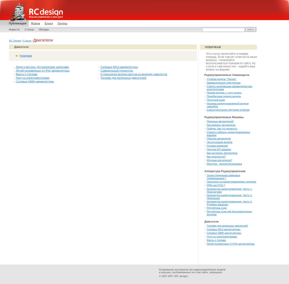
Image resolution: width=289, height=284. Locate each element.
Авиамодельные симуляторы (223, 82)
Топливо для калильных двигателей (123, 78)
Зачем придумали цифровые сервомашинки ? (223, 177)
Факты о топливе (26, 74)
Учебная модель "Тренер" (221, 79)
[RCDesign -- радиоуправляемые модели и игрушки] (35, 10)
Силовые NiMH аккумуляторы (35, 81)
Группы (62, 23)
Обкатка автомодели (219, 138)
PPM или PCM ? (216, 185)
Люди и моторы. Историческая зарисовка (42, 67)
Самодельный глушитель (116, 70)
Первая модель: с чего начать (224, 92)
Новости (14, 29)
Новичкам (26, 55)
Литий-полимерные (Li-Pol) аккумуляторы (43, 70)
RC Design (15, 40)
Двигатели (21, 47)
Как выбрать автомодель (221, 125)
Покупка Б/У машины (219, 149)
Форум (35, 23)
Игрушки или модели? (219, 160)
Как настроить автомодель (222, 153)
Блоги (49, 23)
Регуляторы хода (216, 208)
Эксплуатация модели (219, 142)
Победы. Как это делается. (222, 128)
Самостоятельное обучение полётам (228, 109)
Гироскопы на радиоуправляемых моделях (231, 181)
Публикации (17, 23)
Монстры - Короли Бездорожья (224, 163)
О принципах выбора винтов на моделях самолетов (133, 74)
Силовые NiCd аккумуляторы (119, 67)
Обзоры (44, 29)
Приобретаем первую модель (224, 96)
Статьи (29, 29)
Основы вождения (217, 145)
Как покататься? (216, 156)
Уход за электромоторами (32, 78)
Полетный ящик (216, 100)
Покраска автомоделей (220, 121)
